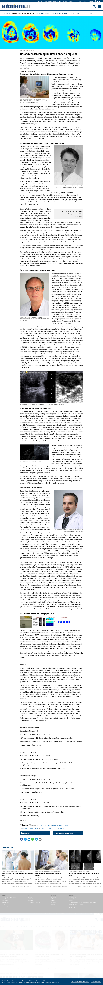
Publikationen (52, 1)
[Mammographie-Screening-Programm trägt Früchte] (51, 860)
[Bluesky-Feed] (97, 1)
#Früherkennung (29, 886)
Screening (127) (46, 828)
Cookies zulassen (96, 981)
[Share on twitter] (25, 839)
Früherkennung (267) (60, 825)
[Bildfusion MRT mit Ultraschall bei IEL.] (34, 452)
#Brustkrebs (12, 886)
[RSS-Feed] (99, 1)
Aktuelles (6, 13)
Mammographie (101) (30, 828)
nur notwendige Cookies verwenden (80, 981)
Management (69, 13)
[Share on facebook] (21, 839)
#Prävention (64, 886)
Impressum (72, 907)
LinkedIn (53, 902)
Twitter (53, 899)
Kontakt (91, 1)
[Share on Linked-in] (29, 839)
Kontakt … (26, 833)
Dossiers (30, 897)
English (40, 1)
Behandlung (57, 13)
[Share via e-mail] (40, 839)
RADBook (65, 1)
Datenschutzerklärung (12, 982)
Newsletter (85, 1)
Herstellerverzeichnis (34, 902)
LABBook (59, 1)
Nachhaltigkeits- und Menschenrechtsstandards (82, 902)
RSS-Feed (53, 904)
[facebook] (95, 1)
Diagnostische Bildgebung (22, 13)
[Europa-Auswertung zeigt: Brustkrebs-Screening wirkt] (18, 860)
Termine (78, 1)
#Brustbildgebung (82, 886)
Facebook (53, 897)
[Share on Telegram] (36, 839)
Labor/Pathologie (43, 13)
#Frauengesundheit (20, 886)
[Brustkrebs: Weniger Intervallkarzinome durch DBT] (85, 860)
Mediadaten (72, 1)
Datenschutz (72, 906)
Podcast (45, 1)
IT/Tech (79, 13)
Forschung (88, 13)
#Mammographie (57, 886)
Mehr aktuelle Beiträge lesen (64, 833)
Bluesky (53, 901)
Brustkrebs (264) (44, 825)
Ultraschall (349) (60, 828)
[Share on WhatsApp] (32, 839)
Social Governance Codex (76, 904)
